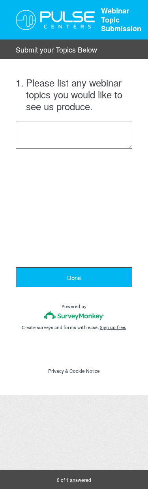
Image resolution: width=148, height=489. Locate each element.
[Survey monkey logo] (74, 315)
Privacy (56, 370)
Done (74, 277)
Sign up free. (113, 327)
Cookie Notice (84, 370)
